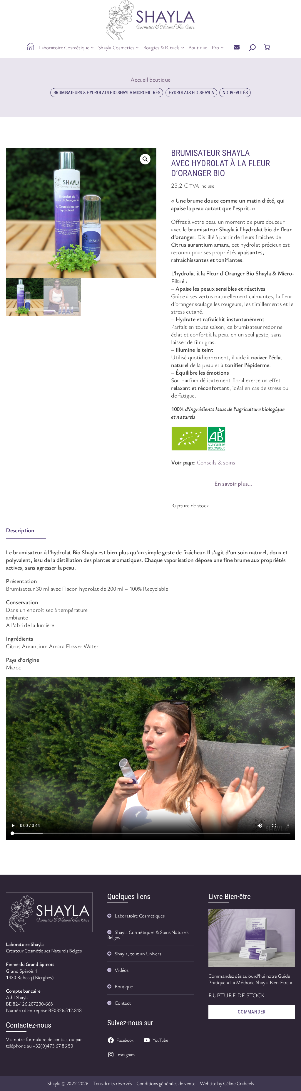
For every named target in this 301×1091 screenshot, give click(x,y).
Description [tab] (20, 530)
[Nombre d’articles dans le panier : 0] (267, 47)
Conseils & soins (216, 462)
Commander (252, 1012)
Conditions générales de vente (165, 1083)
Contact (123, 1002)
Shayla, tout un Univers (138, 953)
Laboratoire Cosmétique (139, 915)
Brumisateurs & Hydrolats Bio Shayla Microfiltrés (106, 92)
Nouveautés (235, 92)
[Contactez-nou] (237, 47)
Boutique (124, 986)
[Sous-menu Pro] (222, 47)
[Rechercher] (252, 47)
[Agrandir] (82, 903)
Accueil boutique (150, 79)
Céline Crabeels (238, 1083)
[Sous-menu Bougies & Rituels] (182, 47)
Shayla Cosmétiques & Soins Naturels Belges (147, 934)
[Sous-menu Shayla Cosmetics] (137, 47)
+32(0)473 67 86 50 (53, 1045)
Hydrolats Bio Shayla (191, 92)
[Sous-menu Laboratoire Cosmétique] (92, 47)
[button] (145, 159)
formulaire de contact (47, 1039)
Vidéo (121, 970)
